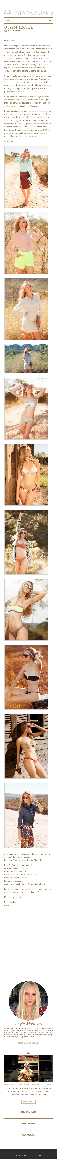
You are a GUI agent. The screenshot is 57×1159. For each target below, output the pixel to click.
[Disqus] (28, 940)
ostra (35, 892)
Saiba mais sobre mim (29, 1043)
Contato (38, 1155)
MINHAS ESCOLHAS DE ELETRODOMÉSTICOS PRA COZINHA (28, 1085)
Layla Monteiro (22, 1155)
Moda (17, 31)
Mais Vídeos (28, 1102)
